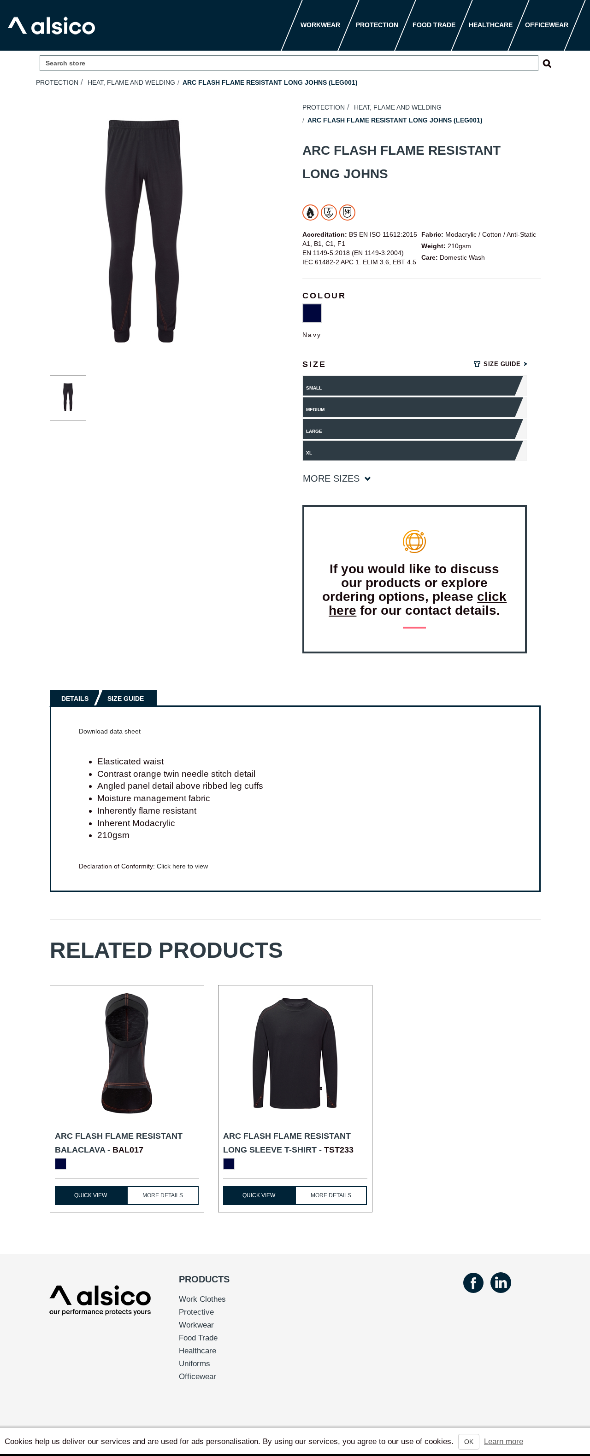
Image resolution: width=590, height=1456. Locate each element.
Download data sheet (110, 731)
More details (162, 1195)
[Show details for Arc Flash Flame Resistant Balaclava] (127, 1053)
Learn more (503, 1441)
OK (468, 1441)
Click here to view (182, 866)
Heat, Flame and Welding (131, 82)
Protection (57, 82)
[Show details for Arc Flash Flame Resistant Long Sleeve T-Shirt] (295, 1053)
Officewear (197, 1376)
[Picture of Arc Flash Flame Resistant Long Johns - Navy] (68, 398)
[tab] (76, 697)
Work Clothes (202, 1299)
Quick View (90, 1195)
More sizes (332, 478)
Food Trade (198, 1338)
